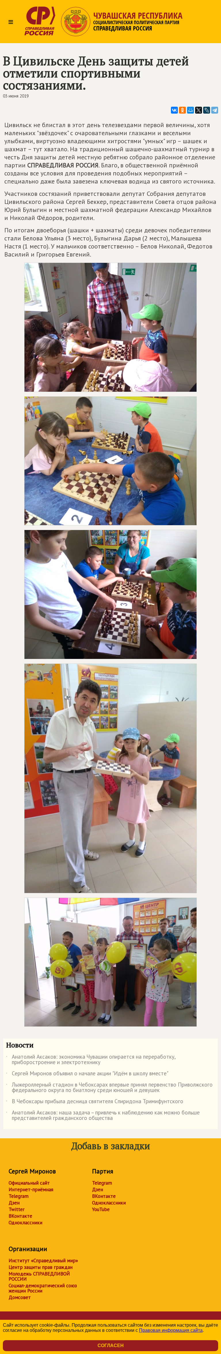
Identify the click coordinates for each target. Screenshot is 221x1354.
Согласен (111, 1345)
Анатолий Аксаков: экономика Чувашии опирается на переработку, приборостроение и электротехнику (91, 1060)
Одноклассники (25, 1222)
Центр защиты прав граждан (41, 1267)
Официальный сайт (29, 1182)
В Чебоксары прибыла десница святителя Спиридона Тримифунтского (94, 1102)
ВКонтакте (20, 1216)
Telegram (18, 1196)
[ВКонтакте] (174, 110)
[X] (198, 110)
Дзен (14, 1202)
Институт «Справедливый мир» (43, 1260)
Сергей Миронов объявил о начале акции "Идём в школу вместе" (87, 1074)
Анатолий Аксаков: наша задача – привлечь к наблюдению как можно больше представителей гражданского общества (103, 1115)
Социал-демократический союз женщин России (43, 1288)
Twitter (16, 1209)
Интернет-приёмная (31, 1189)
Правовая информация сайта (171, 1330)
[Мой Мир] (190, 110)
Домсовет (20, 1297)
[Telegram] (214, 110)
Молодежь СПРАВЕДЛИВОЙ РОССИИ (39, 1276)
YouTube (101, 1209)
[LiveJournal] (206, 110)
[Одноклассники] (182, 110)
